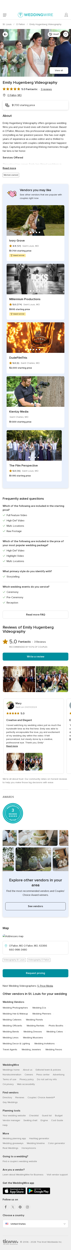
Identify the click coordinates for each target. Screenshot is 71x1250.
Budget (59, 1115)
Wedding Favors (53, 1049)
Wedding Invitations (44, 1043)
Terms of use (9, 1079)
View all (59, 70)
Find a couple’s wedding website (20, 1161)
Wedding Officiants (12, 1025)
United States (18, 1223)
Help (5, 1125)
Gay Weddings (10, 1102)
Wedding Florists (34, 1019)
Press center (43, 1074)
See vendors (35, 906)
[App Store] (14, 1193)
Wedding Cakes (54, 1031)
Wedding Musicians (33, 1037)
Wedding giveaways (13, 1143)
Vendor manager (11, 1120)
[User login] (66, 15)
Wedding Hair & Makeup (15, 1013)
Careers (29, 1074)
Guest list (47, 1115)
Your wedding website (14, 1115)
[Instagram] (27, 1207)
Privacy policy (27, 1079)
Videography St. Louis (14, 960)
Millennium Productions (24, 299)
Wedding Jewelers (31, 1049)
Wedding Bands (11, 1031)
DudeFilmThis (18, 357)
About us (27, 1069)
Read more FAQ (35, 614)
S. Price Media (45, 986)
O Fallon (21, 24)
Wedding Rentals (35, 1025)
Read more (9, 168)
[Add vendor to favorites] (65, 34)
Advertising (58, 1074)
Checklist (34, 1115)
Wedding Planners (41, 1013)
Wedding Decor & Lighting (16, 1043)
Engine (44, 1120)
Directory (7, 1097)
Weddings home (11, 1069)
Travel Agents (10, 1049)
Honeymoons (29, 1148)
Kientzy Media (18, 411)
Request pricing (35, 973)
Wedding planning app (14, 1138)
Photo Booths (56, 1025)
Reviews (19, 1097)
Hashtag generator (39, 1138)
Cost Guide (57, 1120)
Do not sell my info (47, 1079)
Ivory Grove (17, 240)
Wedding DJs (39, 1007)
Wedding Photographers (15, 1007)
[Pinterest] (20, 1207)
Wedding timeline (36, 1143)
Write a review (35, 656)
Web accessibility (26, 1084)
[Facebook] (6, 1207)
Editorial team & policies (48, 1069)
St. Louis (7, 24)
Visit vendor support (57, 1174)
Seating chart (30, 1120)
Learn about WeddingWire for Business (23, 1174)
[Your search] (5, 34)
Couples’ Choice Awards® (41, 1097)
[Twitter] (13, 1207)
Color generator (56, 1143)
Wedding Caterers (12, 1019)
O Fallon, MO (14, 95)
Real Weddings (10, 1148)
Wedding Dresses (32, 1031)
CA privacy (8, 1084)
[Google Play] (38, 1193)
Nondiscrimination (12, 1074)
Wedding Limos (10, 1037)
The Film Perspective (23, 465)
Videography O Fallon (38, 960)
